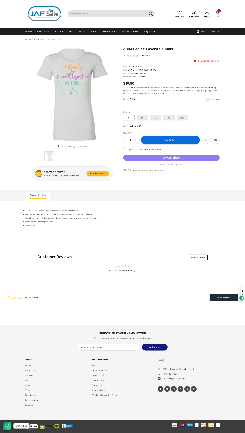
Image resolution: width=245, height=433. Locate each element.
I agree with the (134, 149)
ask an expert (98, 173)
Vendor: (126, 66)
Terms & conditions (151, 149)
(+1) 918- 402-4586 (69, 175)
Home (28, 39)
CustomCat (136, 66)
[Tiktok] (194, 389)
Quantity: (128, 132)
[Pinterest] (180, 389)
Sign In (207, 16)
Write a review (198, 257)
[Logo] (44, 14)
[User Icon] (207, 12)
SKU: (125, 70)
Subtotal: (128, 126)
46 (129, 169)
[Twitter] (167, 389)
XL (169, 117)
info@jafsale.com (177, 378)
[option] (72, 94)
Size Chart (30, 225)
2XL (182, 117)
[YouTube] (187, 389)
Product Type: (130, 76)
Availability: (128, 73)
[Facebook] (160, 389)
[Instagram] (174, 389)
